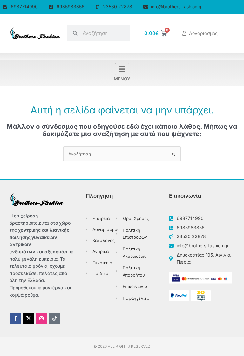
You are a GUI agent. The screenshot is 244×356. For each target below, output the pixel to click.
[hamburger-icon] (122, 69)
